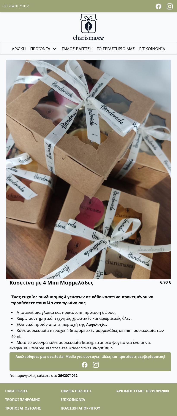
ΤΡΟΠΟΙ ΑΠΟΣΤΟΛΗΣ (23, 408)
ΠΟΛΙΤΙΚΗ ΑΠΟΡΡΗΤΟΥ (80, 408)
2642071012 (67, 375)
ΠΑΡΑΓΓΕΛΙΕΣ (16, 391)
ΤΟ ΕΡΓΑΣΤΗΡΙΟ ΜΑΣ (116, 48)
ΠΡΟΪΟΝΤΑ (40, 48)
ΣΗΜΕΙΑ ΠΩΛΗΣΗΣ (76, 391)
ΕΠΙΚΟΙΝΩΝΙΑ (152, 48)
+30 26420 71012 (15, 6)
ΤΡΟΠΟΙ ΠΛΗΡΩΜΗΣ (22, 399)
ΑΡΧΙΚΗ (19, 48)
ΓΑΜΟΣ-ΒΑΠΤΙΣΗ (77, 48)
